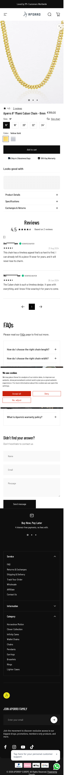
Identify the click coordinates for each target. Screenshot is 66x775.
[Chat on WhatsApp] (56, 766)
